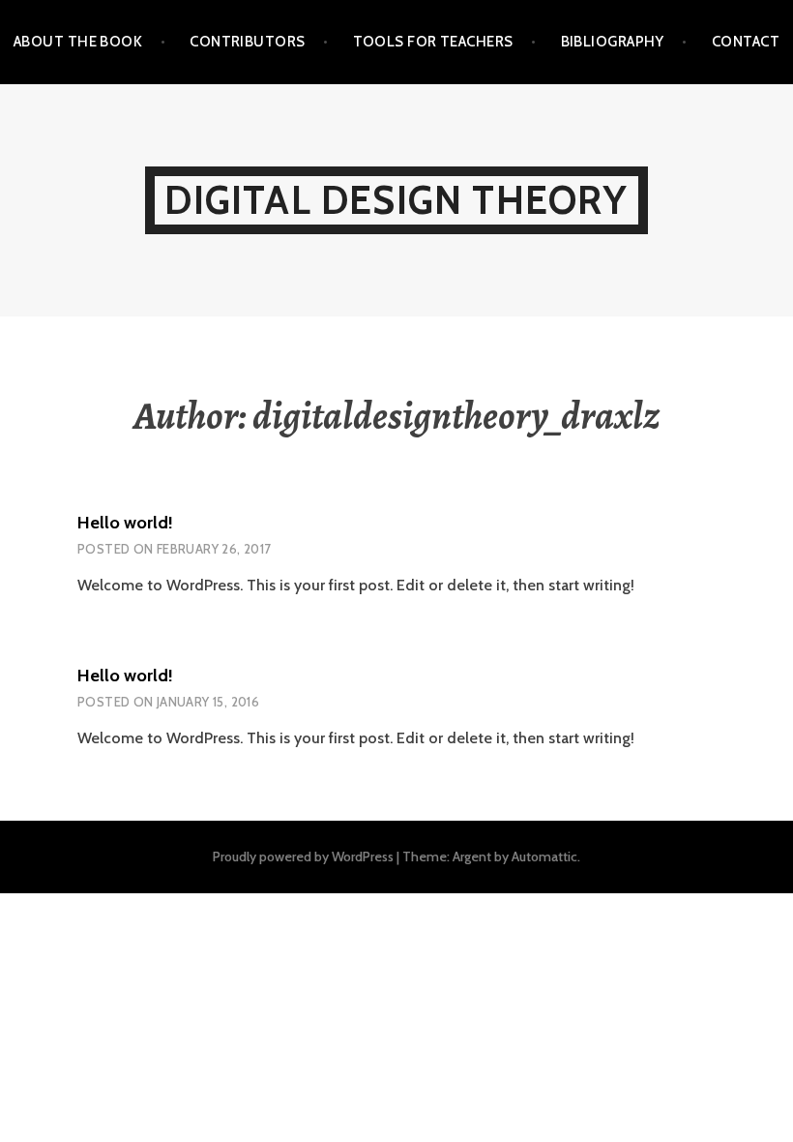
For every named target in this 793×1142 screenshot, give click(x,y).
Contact (745, 41)
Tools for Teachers (433, 41)
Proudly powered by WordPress (303, 856)
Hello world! (125, 522)
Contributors (247, 41)
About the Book (78, 41)
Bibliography (612, 41)
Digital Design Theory (396, 200)
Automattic (544, 856)
